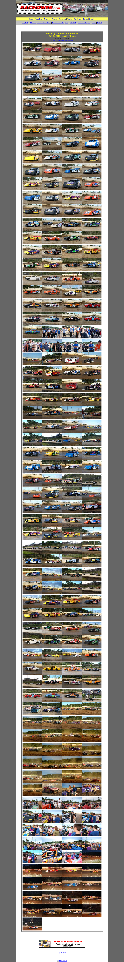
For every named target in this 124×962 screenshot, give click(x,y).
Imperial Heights (84, 23)
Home (31, 19)
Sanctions (77, 19)
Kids (66, 23)
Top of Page (62, 953)
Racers (85, 19)
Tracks (69, 19)
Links (94, 23)
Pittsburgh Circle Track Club (40, 23)
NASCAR (73, 23)
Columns (47, 19)
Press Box (38, 19)
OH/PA (99, 23)
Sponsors (62, 19)
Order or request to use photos (62, 40)
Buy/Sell (25, 23)
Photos (54, 19)
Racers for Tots (58, 23)
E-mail (91, 19)
